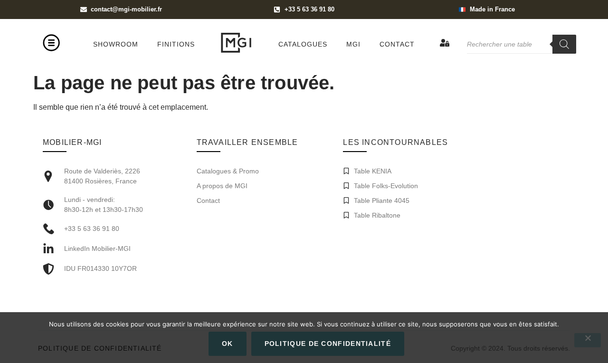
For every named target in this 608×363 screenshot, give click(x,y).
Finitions (176, 44)
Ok (227, 343)
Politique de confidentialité (328, 343)
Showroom (115, 44)
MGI (353, 44)
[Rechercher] (564, 44)
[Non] (587, 340)
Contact (397, 44)
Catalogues (302, 44)
